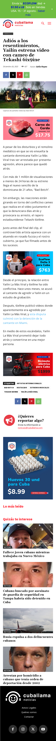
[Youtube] (43, 729)
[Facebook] (6, 75)
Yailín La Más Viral (29, 392)
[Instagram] (23, 729)
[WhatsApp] (27, 75)
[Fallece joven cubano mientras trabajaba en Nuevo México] (28, 536)
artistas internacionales (29, 383)
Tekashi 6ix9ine (11, 392)
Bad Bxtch (9, 387)
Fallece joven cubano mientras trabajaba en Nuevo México (26, 554)
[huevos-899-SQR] (28, 498)
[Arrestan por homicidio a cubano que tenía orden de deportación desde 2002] (28, 659)
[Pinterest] (20, 75)
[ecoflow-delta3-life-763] (28, 263)
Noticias (7, 547)
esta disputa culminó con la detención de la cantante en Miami (24, 318)
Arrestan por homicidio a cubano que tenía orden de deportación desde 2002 (23, 679)
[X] (13, 75)
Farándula (8, 34)
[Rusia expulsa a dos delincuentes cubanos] (28, 620)
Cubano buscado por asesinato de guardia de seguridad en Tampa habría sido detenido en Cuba (26, 596)
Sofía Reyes (41, 66)
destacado (22, 387)
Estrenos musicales (39, 387)
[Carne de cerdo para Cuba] (28, 139)
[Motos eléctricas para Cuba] (28, 375)
